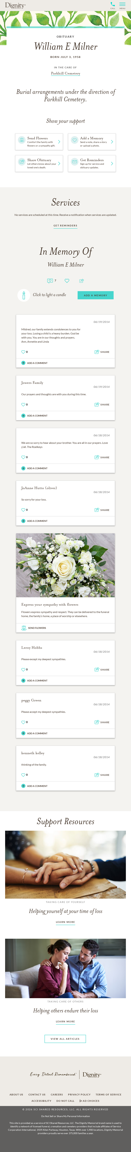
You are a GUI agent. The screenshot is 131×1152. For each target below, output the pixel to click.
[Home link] (15, 5)
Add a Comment (37, 363)
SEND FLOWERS (37, 627)
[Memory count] (50, 280)
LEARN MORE (65, 921)
